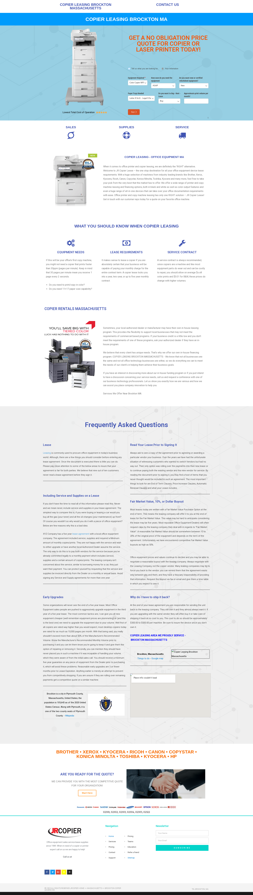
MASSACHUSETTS (94, 888)
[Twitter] (52, 872)
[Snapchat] (63, 872)
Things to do (143, 658)
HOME (81, 888)
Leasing (47, 453)
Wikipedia (69, 715)
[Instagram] (69, 872)
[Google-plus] (58, 872)
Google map (157, 658)
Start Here (87, 793)
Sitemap (131, 858)
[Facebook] (47, 872)
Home (111, 836)
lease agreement (80, 534)
